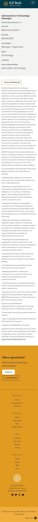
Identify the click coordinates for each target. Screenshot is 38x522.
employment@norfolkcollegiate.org (13, 339)
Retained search (17, 403)
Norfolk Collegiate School (10, 22)
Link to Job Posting (10, 82)
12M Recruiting (17, 427)
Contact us (8, 372)
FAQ (17, 465)
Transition (17, 406)
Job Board (17, 438)
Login (17, 469)
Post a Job (17, 441)
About (17, 459)
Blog (17, 424)
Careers (17, 448)
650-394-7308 (12, 378)
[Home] (12, 4)
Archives (17, 444)
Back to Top (29, 518)
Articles (17, 417)
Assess (17, 400)
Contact (17, 462)
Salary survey (17, 421)
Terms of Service (30, 512)
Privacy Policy (19, 514)
